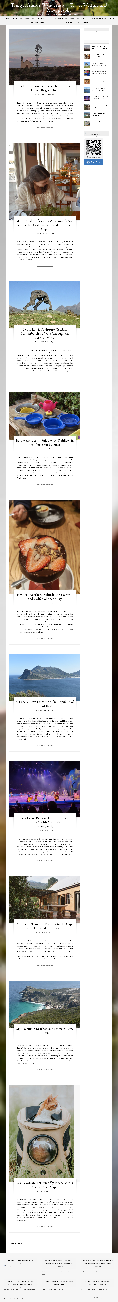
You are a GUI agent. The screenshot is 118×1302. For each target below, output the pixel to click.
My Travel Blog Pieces (100, 18)
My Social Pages (37, 22)
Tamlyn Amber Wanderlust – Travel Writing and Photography (59, 7)
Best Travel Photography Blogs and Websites (94, 1271)
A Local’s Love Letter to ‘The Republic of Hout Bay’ (45, 704)
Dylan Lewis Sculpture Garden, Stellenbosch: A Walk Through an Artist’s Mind (45, 333)
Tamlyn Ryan (50, 94)
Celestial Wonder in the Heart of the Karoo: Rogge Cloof (45, 88)
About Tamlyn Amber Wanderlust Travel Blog (32, 18)
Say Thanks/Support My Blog (76, 22)
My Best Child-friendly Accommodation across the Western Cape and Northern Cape (45, 225)
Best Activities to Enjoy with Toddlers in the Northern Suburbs (45, 442)
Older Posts (16, 1243)
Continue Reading (45, 127)
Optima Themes (19, 1298)
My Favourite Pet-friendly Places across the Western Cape (45, 1185)
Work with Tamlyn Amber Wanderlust (70, 18)
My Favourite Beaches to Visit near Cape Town (45, 1030)
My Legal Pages (55, 22)
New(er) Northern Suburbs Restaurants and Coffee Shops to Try (45, 597)
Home (8, 18)
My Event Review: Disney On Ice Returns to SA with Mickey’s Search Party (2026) (44, 822)
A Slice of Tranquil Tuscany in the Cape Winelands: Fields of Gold (44, 926)
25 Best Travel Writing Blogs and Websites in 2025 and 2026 (58, 1273)
